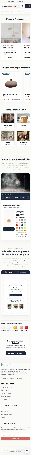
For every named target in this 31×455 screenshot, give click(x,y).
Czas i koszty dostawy (6, 393)
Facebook (4, 378)
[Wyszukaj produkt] (22, 6)
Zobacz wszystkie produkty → (16, 353)
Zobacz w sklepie (9, 229)
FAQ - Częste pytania (6, 387)
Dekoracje (26, 12)
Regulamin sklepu (5, 411)
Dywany (19, 12)
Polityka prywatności (6, 414)
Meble (11, 12)
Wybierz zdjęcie (15, 295)
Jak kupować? (4, 390)
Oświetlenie (4, 12)
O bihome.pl (4, 408)
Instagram (12, 378)
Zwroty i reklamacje (6, 396)
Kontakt (3, 417)
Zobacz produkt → (16, 99)
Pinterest (19, 378)
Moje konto (4, 399)
